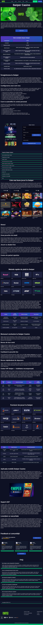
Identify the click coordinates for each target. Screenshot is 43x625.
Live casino (15, 190)
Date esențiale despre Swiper (7, 155)
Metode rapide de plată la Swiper (7, 163)
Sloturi (37, 190)
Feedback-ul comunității (6, 176)
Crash (26, 190)
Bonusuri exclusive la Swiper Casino (8, 165)
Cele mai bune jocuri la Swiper (7, 161)
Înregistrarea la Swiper (6, 157)
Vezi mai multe (21, 553)
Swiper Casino (4, 159)
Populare (5, 190)
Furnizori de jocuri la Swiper (6, 167)
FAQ (3, 178)
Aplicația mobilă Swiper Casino (7, 169)
